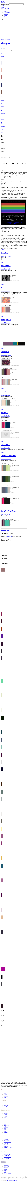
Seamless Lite (7, 1154)
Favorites (3, 126)
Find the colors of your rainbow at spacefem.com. (13, 222)
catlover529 (5, 445)
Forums (5, 1113)
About (3, 1162)
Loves (2, 132)
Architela (4, 253)
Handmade (6, 1140)
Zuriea (3, 288)
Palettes (2, 56)
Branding (6, 1139)
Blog (5, 1117)
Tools (5, 16)
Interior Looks (7, 1142)
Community (7, 12)
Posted (6, 256)
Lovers (5, 1116)
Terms (5, 1170)
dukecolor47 (5, 266)
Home (5, 1128)
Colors (2, 106)
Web (5, 1131)
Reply (2, 249)
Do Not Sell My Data (12, 1180)
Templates (3, 113)
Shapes (2, 119)
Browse (6, 11)
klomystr (5, 43)
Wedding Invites (8, 1147)
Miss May (4, 392)
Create (2, 7)
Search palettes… (5, 4)
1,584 (2, 129)
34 (8, 530)
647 (1, 103)
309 (1, 53)
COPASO (6, 1158)
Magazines (6, 1143)
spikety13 (4, 413)
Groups (5, 1114)
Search (2, 5)
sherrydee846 (6, 320)
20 (1, 110)
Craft (5, 1124)
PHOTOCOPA (7, 1157)
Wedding (6, 1132)
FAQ (5, 1172)
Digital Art (6, 1125)
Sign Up (3, 2)
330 (1, 96)
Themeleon (6, 1155)
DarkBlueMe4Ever (8, 456)
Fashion (6, 1127)
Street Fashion (7, 1144)
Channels (6, 14)
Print (5, 1129)
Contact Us (6, 1167)
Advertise (6, 1165)
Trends (5, 15)
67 (1, 123)
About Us (6, 1166)
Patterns (2, 100)
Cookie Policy (7, 1173)
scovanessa (5, 352)
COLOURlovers (5, 8)
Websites (6, 1146)
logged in (9, 536)
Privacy (5, 1169)
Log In (2, 1)
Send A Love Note (5, 39)
